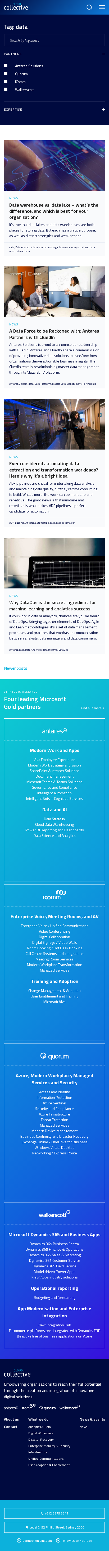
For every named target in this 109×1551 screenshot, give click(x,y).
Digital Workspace (40, 1433)
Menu (101, 5)
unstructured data (19, 251)
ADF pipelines (16, 523)
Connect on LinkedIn (37, 1540)
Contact (10, 1426)
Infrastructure (37, 1452)
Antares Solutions (29, 66)
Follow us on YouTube (76, 1540)
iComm (20, 81)
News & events (92, 1419)
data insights (50, 650)
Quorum (21, 73)
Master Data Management (66, 384)
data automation (65, 523)
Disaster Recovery (41, 1439)
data (11, 247)
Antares (13, 384)
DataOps (63, 650)
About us (11, 1419)
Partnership (89, 384)
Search (89, 4)
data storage (51, 247)
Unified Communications (45, 1458)
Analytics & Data (39, 1427)
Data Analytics (23, 247)
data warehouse (67, 247)
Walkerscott (24, 89)
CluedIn (23, 384)
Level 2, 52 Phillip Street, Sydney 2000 (56, 1527)
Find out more (91, 708)
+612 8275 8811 (56, 1513)
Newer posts (15, 668)
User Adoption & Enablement (49, 1465)
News (83, 1427)
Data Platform (43, 384)
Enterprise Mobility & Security (49, 1446)
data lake (38, 247)
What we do (38, 1419)
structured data (86, 247)
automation (42, 523)
